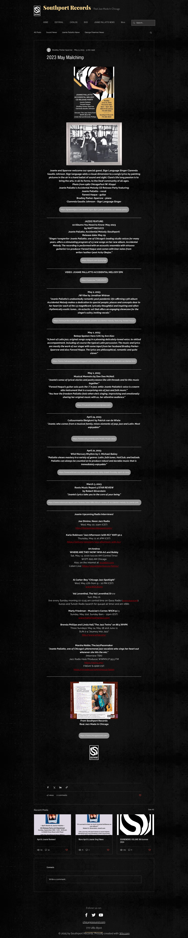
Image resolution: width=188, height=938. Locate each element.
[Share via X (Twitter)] (54, 787)
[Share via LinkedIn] (60, 787)
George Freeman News (94, 32)
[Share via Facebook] (48, 787)
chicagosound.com (94, 922)
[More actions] (139, 49)
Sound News (51, 32)
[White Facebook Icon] (86, 915)
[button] (151, 32)
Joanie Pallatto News (71, 32)
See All (151, 809)
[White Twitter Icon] (93, 915)
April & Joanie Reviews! (46, 839)
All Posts (37, 32)
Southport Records (67, 7)
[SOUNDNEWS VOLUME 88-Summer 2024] (135, 824)
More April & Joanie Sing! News (91, 839)
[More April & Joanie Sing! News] (94, 824)
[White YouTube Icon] (100, 915)
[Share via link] (66, 787)
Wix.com (124, 933)
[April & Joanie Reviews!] (52, 824)
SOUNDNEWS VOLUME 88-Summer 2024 (134, 840)
